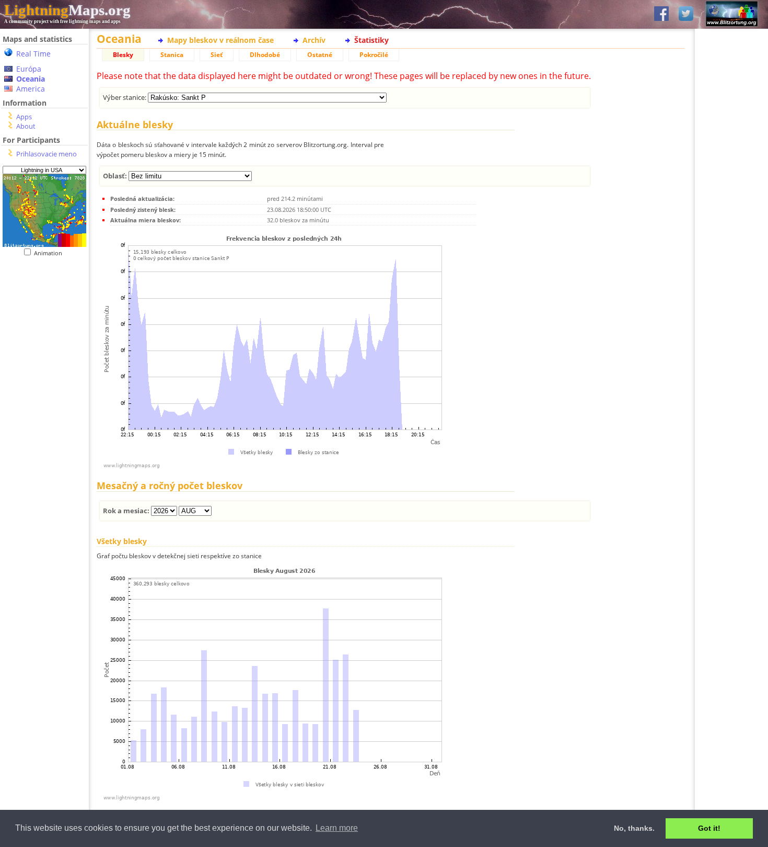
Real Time (33, 54)
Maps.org (67, 10)
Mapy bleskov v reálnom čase (220, 40)
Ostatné (319, 54)
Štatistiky (371, 40)
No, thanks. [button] (634, 828)
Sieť (217, 54)
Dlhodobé (265, 54)
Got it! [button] (709, 828)
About (26, 126)
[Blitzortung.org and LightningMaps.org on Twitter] (685, 14)
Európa (28, 69)
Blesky (123, 54)
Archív (313, 40)
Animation (50, 253)
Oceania (30, 79)
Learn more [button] (337, 827)
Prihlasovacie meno (46, 154)
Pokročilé (373, 54)
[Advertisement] (40, 321)
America (30, 89)
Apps (24, 116)
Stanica (171, 54)
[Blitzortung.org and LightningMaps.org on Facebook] (661, 14)
